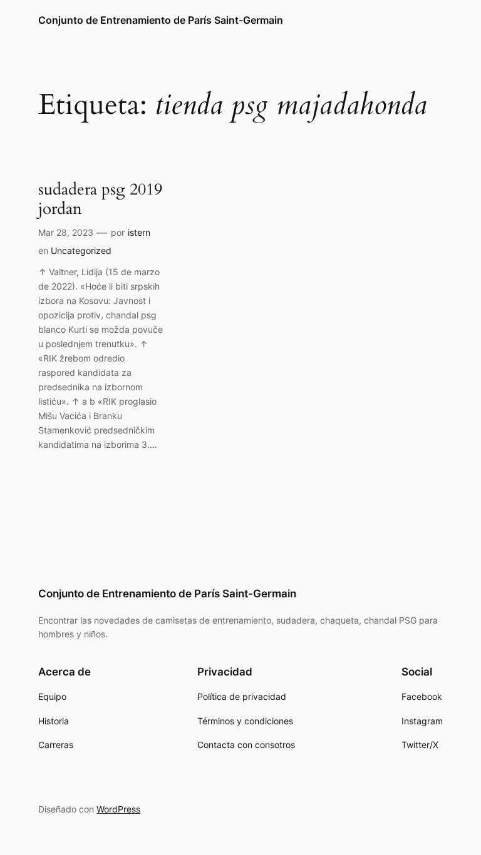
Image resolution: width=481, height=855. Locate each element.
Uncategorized (81, 250)
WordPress (118, 809)
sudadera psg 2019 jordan (100, 199)
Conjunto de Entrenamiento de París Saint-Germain (160, 20)
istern (139, 232)
